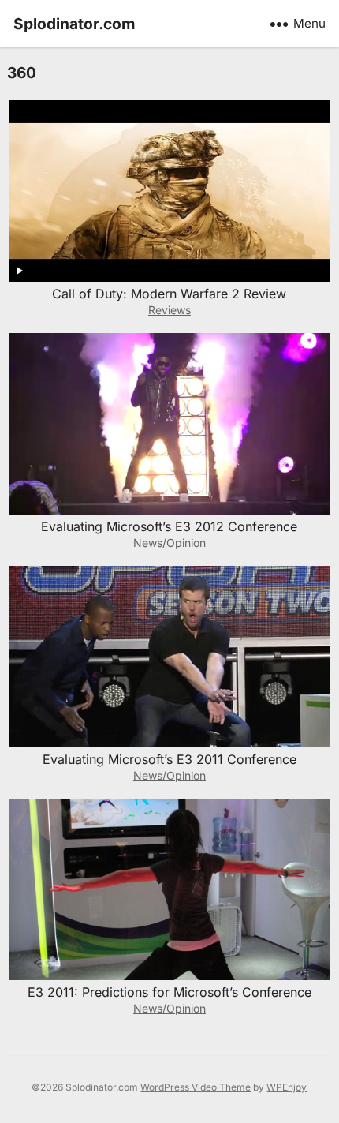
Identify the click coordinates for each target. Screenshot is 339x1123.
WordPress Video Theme (195, 1087)
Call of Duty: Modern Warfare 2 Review (169, 293)
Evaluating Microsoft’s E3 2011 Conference (169, 759)
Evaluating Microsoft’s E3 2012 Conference (169, 526)
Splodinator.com (74, 23)
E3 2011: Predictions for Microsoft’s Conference (169, 992)
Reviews (169, 309)
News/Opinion (169, 542)
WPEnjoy (286, 1087)
